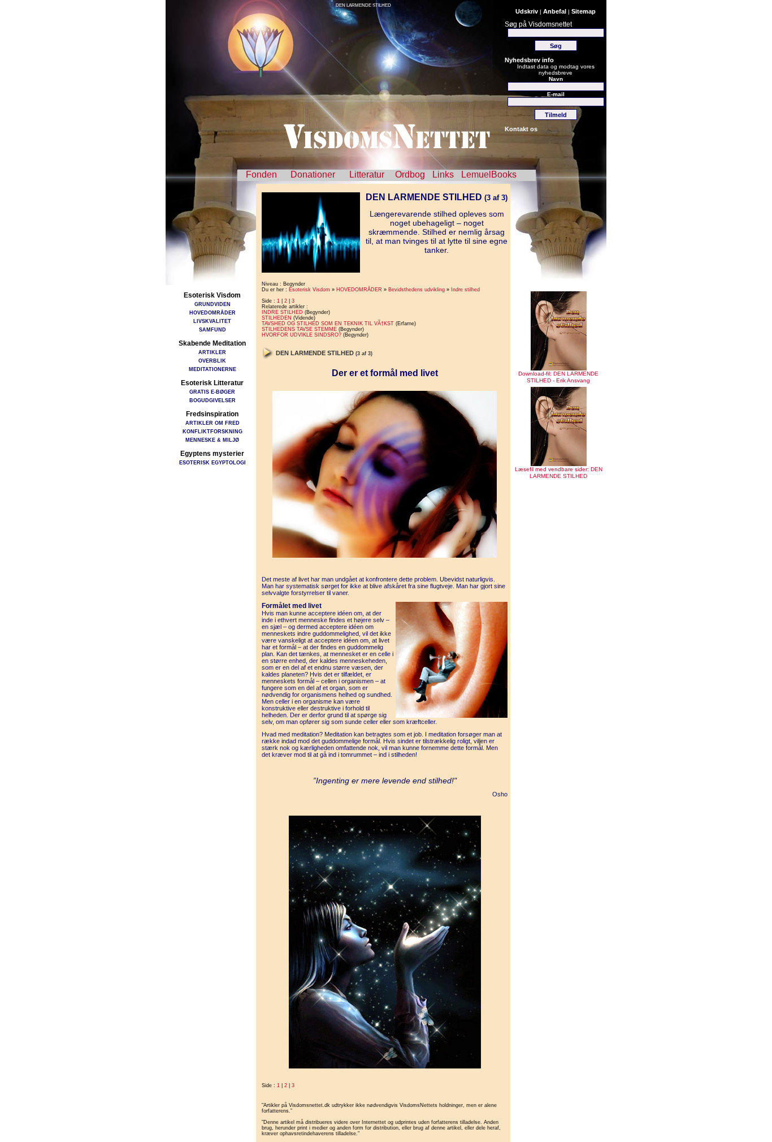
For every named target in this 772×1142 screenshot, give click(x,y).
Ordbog (410, 174)
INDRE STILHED (282, 312)
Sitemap (583, 11)
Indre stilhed (465, 289)
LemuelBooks (489, 174)
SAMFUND (212, 329)
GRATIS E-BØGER (212, 392)
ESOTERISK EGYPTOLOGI (212, 462)
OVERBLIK (212, 360)
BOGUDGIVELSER (212, 400)
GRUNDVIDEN (212, 304)
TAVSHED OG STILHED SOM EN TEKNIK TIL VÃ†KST (328, 323)
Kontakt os (521, 129)
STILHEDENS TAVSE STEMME (299, 329)
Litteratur (366, 174)
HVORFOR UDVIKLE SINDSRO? (301, 335)
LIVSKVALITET (212, 321)
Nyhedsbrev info (529, 60)
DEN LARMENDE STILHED (363, 5)
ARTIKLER (212, 352)
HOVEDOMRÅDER (212, 312)
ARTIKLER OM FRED (212, 423)
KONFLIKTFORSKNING (212, 431)
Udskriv (526, 11)
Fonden (261, 174)
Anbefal (554, 11)
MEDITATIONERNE (212, 369)
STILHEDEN (277, 318)
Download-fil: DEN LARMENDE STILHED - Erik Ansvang (558, 376)
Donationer (312, 174)
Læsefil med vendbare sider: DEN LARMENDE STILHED (558, 472)
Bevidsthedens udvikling (416, 289)
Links (443, 174)
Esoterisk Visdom (309, 289)
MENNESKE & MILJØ (212, 440)
